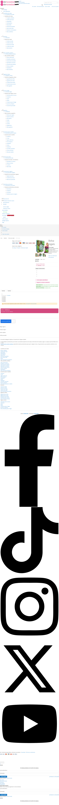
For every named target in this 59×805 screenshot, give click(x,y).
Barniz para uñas (10, 28)
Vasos (8, 98)
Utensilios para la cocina (11, 95)
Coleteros (9, 136)
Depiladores (9, 67)
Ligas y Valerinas (10, 139)
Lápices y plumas (10, 116)
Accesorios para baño (11, 105)
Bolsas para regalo (10, 115)
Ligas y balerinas (4, 375)
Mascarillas (9, 24)
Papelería (5, 238)
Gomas (8, 121)
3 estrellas (4, 299)
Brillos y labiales (4, 350)
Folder (8, 120)
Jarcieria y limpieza (10, 103)
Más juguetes (9, 85)
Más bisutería (9, 48)
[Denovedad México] (10, 3)
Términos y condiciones (30, 752)
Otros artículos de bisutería (6, 391)
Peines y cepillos (10, 66)
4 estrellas (4, 297)
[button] (40, 255)
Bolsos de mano (10, 163)
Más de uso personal (11, 179)
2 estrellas (4, 300)
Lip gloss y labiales (10, 17)
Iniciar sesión (47, 6)
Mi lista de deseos (40, 6)
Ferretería (9, 192)
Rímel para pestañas (11, 26)
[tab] (3, 291)
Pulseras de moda (10, 44)
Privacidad (23, 752)
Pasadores (9, 143)
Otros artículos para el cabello (6, 383)
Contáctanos (2, 784)
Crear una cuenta (55, 6)
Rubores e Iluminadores (11, 30)
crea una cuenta (33, 303)
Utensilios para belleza (11, 64)
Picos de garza (9, 141)
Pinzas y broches (10, 150)
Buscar (20, 1)
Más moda (9, 166)
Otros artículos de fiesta (5, 398)
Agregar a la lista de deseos (40, 268)
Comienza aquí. (9, 778)
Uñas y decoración (10, 57)
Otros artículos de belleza (5, 370)
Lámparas (9, 190)
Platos (8, 100)
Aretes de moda (10, 41)
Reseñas (3, 290)
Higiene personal (10, 176)
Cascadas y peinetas (11, 148)
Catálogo (14, 247)
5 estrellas (4, 296)
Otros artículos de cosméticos (6, 359)
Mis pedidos (2, 783)
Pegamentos (9, 125)
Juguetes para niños (11, 78)
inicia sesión (28, 303)
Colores (8, 123)
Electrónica (9, 188)
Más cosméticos (10, 31)
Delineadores (9, 23)
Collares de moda (10, 46)
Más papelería (9, 127)
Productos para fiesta (11, 82)
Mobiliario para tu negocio (12, 194)
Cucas (8, 138)
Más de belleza (10, 69)
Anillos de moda (10, 42)
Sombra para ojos (10, 19)
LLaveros (8, 164)
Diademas (9, 146)
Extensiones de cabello (11, 60)
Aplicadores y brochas (11, 62)
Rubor (2, 358)
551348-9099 (36, 413)
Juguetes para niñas (11, 80)
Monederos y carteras (11, 161)
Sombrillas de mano (11, 177)
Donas (8, 145)
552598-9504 (25, 413)
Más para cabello (10, 152)
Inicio (1, 238)
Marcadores (9, 118)
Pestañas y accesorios (11, 59)
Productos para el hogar (11, 102)
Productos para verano (11, 84)
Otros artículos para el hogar (6, 408)
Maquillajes (9, 21)
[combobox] (51, 3)
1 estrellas (4, 301)
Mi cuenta (34, 6)
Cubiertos (9, 96)
